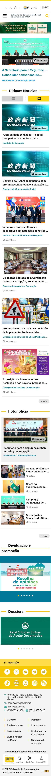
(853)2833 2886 (15, 710)
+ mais (44, 401)
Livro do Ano (14, 731)
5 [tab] (29, 595)
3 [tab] (24, 595)
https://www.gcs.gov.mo (19, 703)
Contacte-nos (38, 725)
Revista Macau (15, 725)
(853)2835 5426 (37, 710)
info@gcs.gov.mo (16, 707)
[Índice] (4, 16)
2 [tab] (21, 595)
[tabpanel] (25, 577)
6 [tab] (32, 595)
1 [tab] (18, 595)
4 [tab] (27, 595)
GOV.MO (11, 720)
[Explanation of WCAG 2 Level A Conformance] (45, 771)
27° (34, 7)
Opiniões (36, 720)
